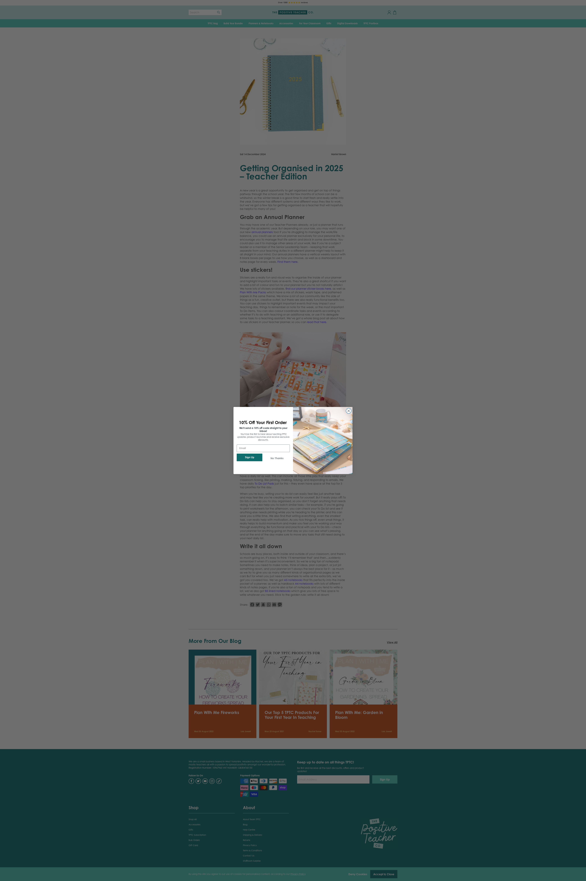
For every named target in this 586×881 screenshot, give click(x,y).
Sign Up (249, 457)
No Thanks (277, 458)
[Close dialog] (348, 411)
